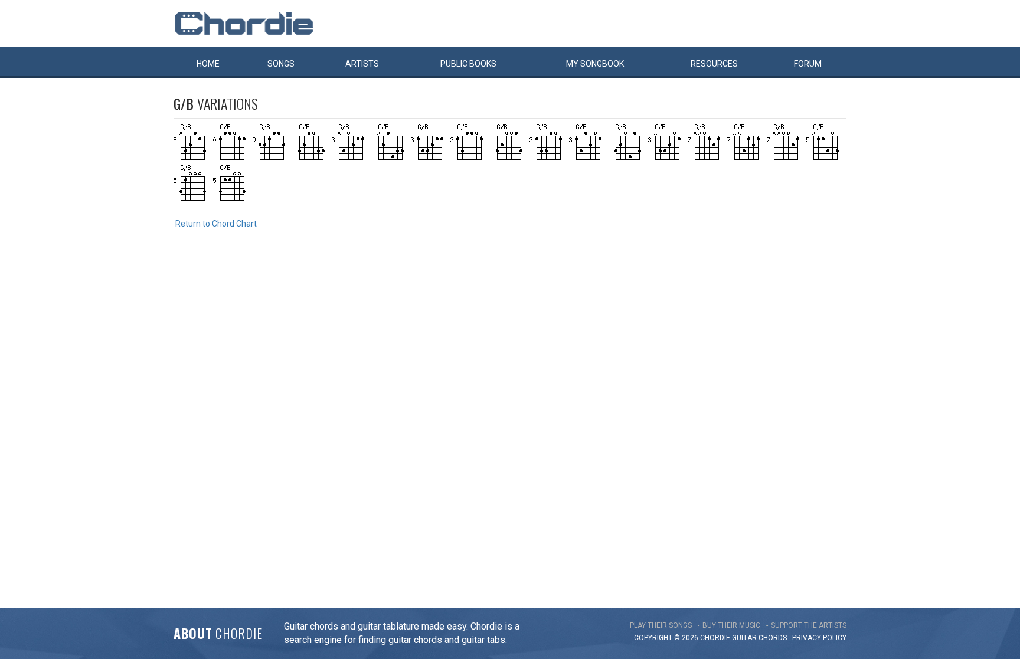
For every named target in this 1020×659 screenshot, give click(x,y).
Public (468, 63)
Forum (808, 63)
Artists (362, 63)
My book (595, 63)
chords (773, 638)
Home (208, 63)
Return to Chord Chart (216, 223)
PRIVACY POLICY (819, 638)
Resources (714, 63)
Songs (281, 63)
